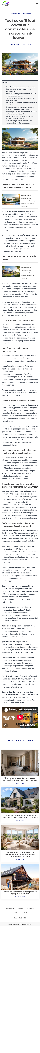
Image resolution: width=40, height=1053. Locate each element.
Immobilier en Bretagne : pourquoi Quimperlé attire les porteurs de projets (20, 816)
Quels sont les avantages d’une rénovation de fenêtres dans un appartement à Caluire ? (20, 854)
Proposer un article (26, 924)
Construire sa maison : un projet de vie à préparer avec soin (20, 893)
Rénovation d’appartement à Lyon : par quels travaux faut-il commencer (20, 779)
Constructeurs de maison (21, 14)
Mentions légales (13, 924)
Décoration (30, 908)
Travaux (24, 912)
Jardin (15, 912)
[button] (36, 3)
